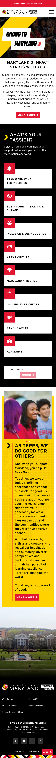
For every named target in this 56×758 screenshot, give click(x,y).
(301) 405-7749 (19, 730)
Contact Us (33, 699)
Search (26, 375)
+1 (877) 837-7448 (34, 730)
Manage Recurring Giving (12, 712)
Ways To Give (7, 699)
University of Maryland (28, 4)
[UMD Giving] (19, 12)
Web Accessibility (36, 706)
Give (45, 752)
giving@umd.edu (28, 732)
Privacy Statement (10, 706)
